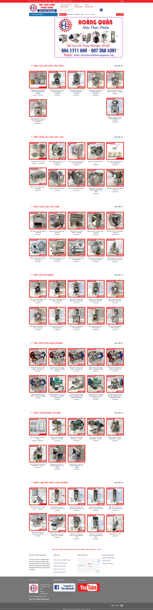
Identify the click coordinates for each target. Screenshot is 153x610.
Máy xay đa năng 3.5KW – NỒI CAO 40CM (115, 327)
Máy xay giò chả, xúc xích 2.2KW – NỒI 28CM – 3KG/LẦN (96, 92)
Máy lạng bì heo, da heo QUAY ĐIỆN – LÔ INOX (115, 438)
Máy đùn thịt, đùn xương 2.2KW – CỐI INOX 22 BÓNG (95, 368)
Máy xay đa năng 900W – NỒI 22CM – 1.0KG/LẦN (57, 300)
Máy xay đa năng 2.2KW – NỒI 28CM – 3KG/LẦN (115, 300)
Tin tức (87, 14)
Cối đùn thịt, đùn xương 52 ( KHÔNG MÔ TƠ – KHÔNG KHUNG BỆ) (96, 396)
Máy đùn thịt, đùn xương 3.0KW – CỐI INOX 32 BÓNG (37, 395)
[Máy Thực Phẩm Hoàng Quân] (43, 7)
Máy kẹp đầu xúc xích (115, 534)
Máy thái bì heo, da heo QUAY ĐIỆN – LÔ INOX (95, 438)
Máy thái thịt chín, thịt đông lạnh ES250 (38, 258)
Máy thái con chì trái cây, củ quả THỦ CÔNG (115, 162)
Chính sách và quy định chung (62, 560)
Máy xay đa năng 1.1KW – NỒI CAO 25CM (57, 327)
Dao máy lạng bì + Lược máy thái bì (38, 438)
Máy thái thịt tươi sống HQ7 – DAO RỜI (57, 232)
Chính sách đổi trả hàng (60, 563)
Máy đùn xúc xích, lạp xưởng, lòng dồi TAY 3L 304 (76, 507)
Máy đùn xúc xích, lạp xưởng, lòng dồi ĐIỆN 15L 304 (96, 535)
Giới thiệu (70, 14)
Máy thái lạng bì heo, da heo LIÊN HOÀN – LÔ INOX (38, 465)
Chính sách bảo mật (59, 569)
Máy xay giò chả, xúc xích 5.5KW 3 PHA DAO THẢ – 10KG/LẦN (38, 120)
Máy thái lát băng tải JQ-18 (57, 188)
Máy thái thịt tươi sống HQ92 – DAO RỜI (115, 232)
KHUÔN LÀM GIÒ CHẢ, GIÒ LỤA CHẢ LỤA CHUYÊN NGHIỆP (38, 92)
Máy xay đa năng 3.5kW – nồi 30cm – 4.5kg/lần (38, 327)
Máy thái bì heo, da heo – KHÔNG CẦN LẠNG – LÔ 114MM (76, 466)
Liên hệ (93, 14)
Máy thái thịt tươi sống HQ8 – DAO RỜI (96, 232)
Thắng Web (88, 609)
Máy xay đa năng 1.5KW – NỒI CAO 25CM (96, 327)
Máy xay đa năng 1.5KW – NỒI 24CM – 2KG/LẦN (96, 300)
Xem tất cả (118, 66)
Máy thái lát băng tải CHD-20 (76, 188)
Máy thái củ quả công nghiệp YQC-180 (115, 189)
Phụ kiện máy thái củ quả (38, 161)
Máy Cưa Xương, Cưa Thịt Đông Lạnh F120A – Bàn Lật (115, 258)
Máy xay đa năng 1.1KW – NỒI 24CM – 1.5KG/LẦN (77, 300)
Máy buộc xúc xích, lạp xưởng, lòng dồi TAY (38, 533)
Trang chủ (63, 14)
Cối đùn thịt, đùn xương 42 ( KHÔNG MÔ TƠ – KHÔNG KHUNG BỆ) (57, 396)
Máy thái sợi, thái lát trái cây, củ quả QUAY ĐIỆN (76, 162)
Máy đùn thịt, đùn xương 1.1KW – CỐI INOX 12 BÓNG (57, 368)
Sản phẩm (77, 14)
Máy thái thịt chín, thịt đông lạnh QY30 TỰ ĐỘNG (95, 258)
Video (82, 14)
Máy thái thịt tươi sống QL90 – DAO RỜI (38, 232)
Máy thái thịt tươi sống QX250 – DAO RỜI (76, 232)
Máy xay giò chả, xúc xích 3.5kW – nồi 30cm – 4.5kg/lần (115, 91)
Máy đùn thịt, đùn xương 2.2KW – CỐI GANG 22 (76, 368)
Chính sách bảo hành (59, 572)
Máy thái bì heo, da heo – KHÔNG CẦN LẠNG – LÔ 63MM (57, 466)
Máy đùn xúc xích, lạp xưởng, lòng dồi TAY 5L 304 (95, 507)
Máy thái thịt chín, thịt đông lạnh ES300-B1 (57, 258)
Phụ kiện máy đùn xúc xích (38, 507)
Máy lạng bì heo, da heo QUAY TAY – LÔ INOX (76, 438)
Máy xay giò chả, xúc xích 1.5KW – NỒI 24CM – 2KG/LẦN (76, 92)
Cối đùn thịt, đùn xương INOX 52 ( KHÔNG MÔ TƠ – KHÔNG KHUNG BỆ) (115, 396)
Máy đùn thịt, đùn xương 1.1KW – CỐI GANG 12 (38, 368)
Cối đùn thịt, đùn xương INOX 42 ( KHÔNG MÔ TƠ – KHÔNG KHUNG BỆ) (76, 396)
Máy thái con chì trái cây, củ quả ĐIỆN (38, 187)
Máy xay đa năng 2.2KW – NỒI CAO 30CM (77, 327)
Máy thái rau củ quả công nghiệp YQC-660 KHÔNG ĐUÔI (96, 190)
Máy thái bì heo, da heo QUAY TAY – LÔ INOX (57, 438)
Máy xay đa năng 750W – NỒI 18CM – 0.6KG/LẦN (38, 300)
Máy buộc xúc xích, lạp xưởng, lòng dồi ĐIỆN (57, 534)
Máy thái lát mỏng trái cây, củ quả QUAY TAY (57, 162)
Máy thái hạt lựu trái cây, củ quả (95, 162)
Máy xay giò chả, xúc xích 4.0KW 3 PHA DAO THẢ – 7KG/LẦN (115, 119)
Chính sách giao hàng (59, 566)
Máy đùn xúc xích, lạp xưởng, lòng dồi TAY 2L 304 (57, 507)
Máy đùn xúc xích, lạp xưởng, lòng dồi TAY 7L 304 (115, 507)
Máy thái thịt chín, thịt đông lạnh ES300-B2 (76, 258)
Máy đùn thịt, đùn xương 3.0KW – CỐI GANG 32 (115, 368)
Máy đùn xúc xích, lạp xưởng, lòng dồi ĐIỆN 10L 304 (76, 535)
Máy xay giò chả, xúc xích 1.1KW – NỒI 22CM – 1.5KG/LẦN (57, 92)
